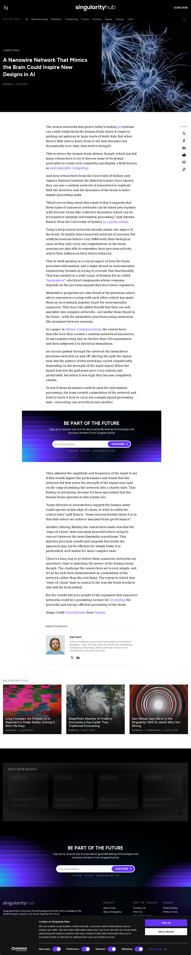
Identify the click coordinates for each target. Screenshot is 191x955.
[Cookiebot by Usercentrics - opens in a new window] (19, 949)
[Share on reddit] (184, 155)
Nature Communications (83, 329)
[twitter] (72, 657)
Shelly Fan (74, 730)
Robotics (56, 19)
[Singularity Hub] (95, 8)
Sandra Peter (154, 730)
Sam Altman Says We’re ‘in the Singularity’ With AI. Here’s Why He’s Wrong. (156, 722)
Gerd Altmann (76, 612)
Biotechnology (39, 19)
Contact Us (139, 907)
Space (108, 19)
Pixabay (99, 612)
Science (97, 19)
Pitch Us (137, 911)
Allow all (166, 923)
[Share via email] (184, 162)
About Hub (109, 907)
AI (27, 19)
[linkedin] (78, 657)
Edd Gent (8, 84)
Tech (130, 19)
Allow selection (166, 931)
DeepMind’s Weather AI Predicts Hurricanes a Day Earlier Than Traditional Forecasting (90, 722)
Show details (155, 949)
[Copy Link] (184, 169)
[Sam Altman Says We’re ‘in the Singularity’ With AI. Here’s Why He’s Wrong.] (159, 709)
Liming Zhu (10, 730)
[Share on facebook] (184, 141)
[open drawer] (6, 8)
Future (85, 19)
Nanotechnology (56, 626)
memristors (55, 280)
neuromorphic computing (69, 168)
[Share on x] (184, 133)
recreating (117, 600)
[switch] (85, 949)
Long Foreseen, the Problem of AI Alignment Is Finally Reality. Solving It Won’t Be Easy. (30, 722)
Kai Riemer (137, 730)
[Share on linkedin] (184, 148)
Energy (120, 19)
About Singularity (112, 911)
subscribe (181, 7)
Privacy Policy (170, 907)
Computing (71, 19)
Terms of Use (170, 911)
